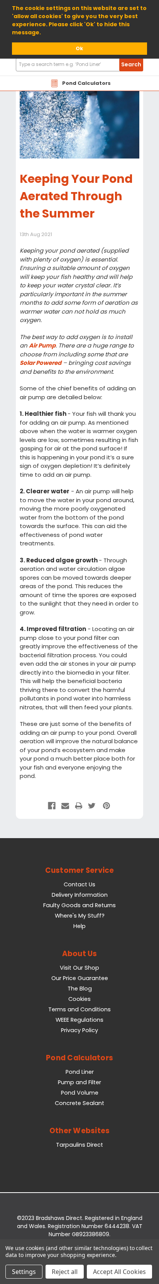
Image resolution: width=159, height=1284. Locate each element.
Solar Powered (40, 363)
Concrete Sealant (79, 1103)
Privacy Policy (79, 1030)
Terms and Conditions (79, 1009)
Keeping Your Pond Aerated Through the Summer (76, 196)
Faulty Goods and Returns (79, 905)
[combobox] (79, 64)
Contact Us (79, 884)
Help (79, 926)
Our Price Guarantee (79, 978)
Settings (24, 1271)
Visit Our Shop (79, 968)
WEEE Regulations (79, 1020)
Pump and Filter (79, 1082)
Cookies (79, 999)
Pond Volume (79, 1093)
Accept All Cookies (119, 1271)
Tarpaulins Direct (79, 1145)
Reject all (65, 1271)
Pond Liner (80, 1072)
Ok (79, 48)
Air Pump (42, 345)
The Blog (80, 988)
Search (131, 64)
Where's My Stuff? (80, 916)
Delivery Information (80, 895)
